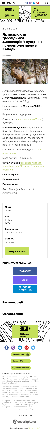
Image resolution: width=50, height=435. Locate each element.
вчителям (7, 56)
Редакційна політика (20, 368)
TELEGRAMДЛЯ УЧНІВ (25, 289)
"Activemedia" (34, 428)
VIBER (25, 279)
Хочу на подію (17, 251)
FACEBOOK (25, 270)
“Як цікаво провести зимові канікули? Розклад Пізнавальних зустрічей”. (24, 166)
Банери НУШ (18, 361)
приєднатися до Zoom (29, 119)
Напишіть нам (46, 3)
